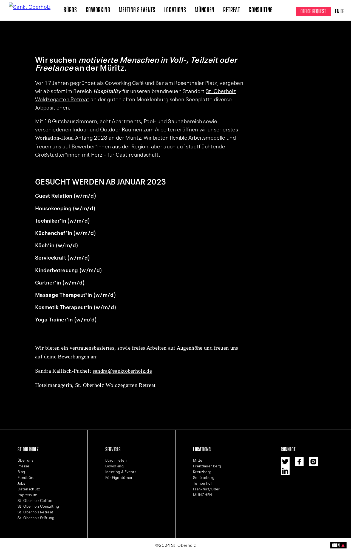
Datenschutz (29, 488)
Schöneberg (203, 477)
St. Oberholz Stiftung (36, 517)
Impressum (27, 494)
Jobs (21, 483)
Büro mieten (116, 460)
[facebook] (299, 461)
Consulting (261, 10)
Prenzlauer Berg (207, 465)
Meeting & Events (137, 10)
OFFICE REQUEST (313, 11)
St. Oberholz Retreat (35, 511)
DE (342, 11)
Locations (175, 10)
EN (337, 11)
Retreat (231, 10)
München (204, 10)
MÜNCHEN (202, 494)
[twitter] (285, 461)
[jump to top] (338, 547)
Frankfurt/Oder (206, 488)
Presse (23, 465)
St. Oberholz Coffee (35, 500)
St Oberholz (28, 449)
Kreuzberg (202, 471)
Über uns (25, 460)
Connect (288, 449)
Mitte (198, 460)
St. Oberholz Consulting (38, 506)
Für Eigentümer (118, 477)
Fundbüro (26, 477)
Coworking (98, 10)
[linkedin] (285, 470)
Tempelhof (202, 483)
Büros (70, 10)
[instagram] (313, 461)
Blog (21, 471)
